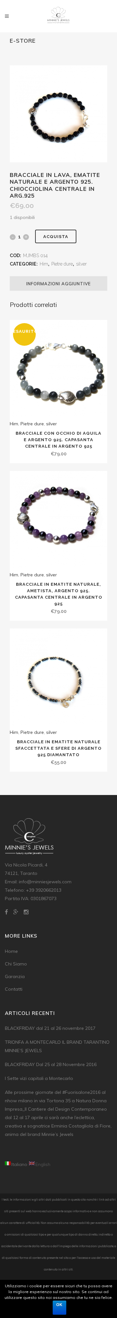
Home (11, 951)
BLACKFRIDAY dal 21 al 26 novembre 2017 (50, 1028)
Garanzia (15, 976)
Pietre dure (62, 264)
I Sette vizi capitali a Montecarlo (39, 1078)
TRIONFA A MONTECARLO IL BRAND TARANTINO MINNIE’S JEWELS (57, 1046)
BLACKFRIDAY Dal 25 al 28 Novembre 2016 (51, 1064)
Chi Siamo (16, 964)
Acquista (55, 236)
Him (44, 264)
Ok (59, 1304)
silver (81, 264)
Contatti (13, 989)
